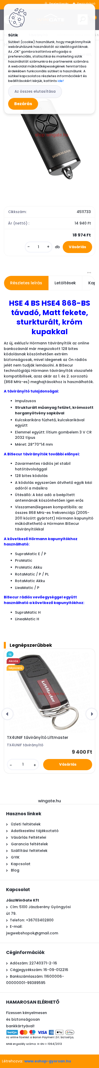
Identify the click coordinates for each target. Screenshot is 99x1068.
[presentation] (7, 714)
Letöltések (65, 283)
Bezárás (23, 104)
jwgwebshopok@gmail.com (32, 933)
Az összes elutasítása (35, 91)
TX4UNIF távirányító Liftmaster (37, 737)
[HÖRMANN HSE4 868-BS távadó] (49, 133)
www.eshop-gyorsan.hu (47, 1061)
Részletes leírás (26, 283)
